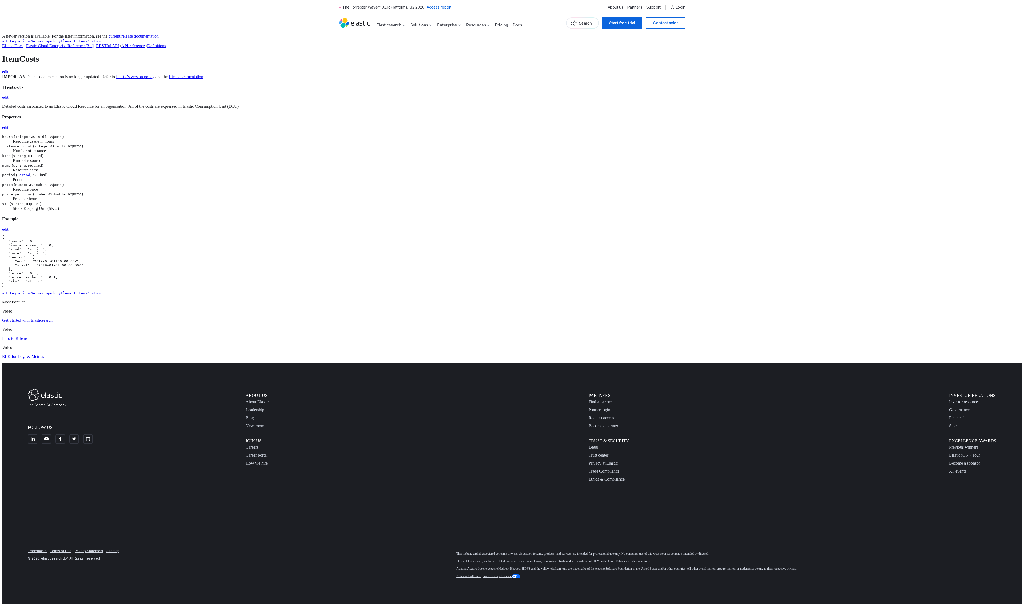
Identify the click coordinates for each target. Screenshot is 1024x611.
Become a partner (603, 426)
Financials (957, 418)
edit (5, 72)
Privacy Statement (89, 551)
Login (680, 7)
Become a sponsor (964, 463)
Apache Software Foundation (613, 568)
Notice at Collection (468, 576)
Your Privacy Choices (497, 576)
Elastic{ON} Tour (964, 455)
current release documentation (134, 36)
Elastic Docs (12, 45)
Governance (959, 410)
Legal (593, 447)
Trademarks (37, 551)
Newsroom (255, 426)
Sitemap (112, 551)
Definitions (156, 45)
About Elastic (257, 402)
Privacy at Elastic (603, 463)
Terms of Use (60, 551)
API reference (133, 45)
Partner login (599, 410)
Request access (601, 418)
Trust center (598, 455)
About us (615, 7)
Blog (250, 418)
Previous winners (963, 447)
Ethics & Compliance (607, 479)
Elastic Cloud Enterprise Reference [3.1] (60, 45)
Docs (517, 24)
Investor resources (964, 402)
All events (957, 471)
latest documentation (186, 76)
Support (653, 7)
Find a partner (600, 402)
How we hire (257, 463)
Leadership (255, 410)
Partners (634, 7)
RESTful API (107, 45)
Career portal (256, 455)
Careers (252, 447)
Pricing (501, 24)
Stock (954, 426)
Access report (439, 7)
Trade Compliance (604, 471)
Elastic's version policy (135, 76)
